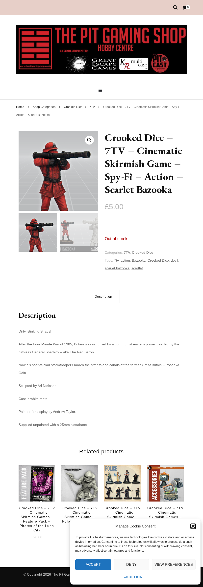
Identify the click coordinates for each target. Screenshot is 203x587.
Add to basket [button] (37, 493)
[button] (193, 526)
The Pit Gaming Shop (69, 574)
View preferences (173, 564)
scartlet (137, 268)
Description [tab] (103, 296)
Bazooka (139, 260)
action (125, 260)
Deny (131, 564)
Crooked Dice (142, 252)
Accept (93, 564)
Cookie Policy (133, 577)
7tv (116, 260)
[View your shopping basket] (184, 8)
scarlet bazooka (117, 268)
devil (174, 260)
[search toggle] (175, 7)
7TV (127, 252)
